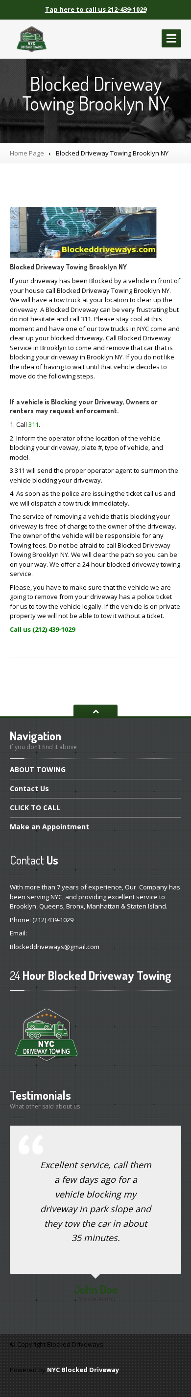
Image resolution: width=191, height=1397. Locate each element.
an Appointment (49, 826)
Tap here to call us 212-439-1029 (95, 9)
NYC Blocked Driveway (83, 1369)
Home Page (27, 153)
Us (29, 788)
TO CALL (35, 807)
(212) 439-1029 (52, 919)
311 (33, 424)
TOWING (38, 770)
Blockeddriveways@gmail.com (54, 946)
